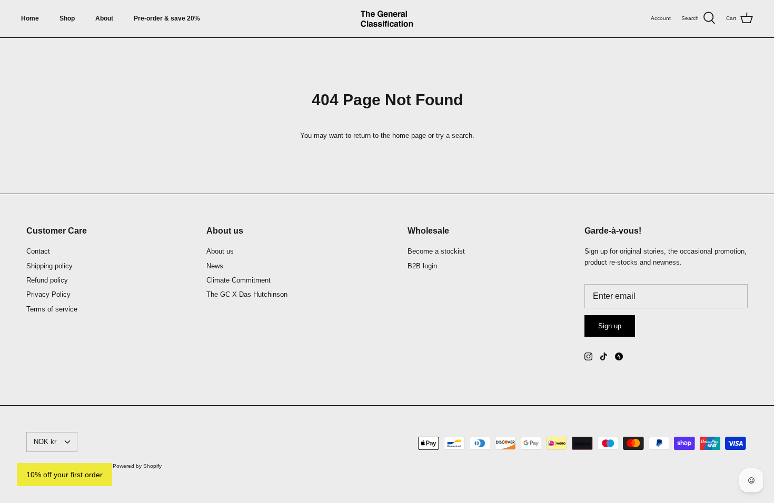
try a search (454, 135)
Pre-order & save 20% (167, 18)
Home (30, 18)
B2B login (422, 266)
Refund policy (47, 280)
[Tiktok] (604, 356)
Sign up (609, 326)
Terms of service (51, 309)
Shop (67, 18)
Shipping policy (49, 266)
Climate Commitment (238, 280)
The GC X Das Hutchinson (246, 294)
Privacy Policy (48, 294)
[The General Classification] (387, 19)
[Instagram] (588, 356)
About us (220, 251)
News (214, 266)
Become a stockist (436, 251)
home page (409, 135)
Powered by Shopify (137, 466)
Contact (38, 251)
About (104, 18)
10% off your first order (64, 474)
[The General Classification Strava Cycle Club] (619, 356)
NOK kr (45, 442)
